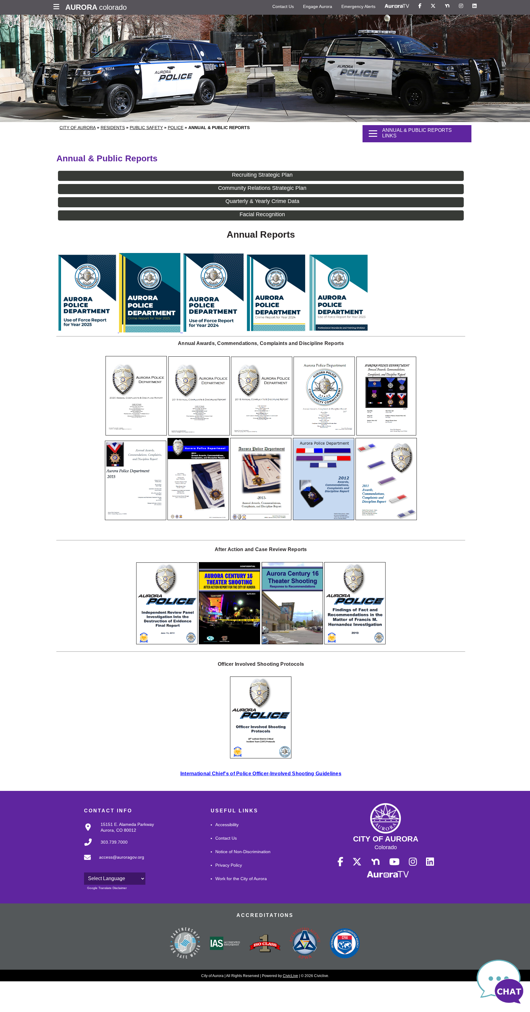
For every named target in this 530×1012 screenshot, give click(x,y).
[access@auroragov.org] (112, 862)
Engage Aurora (317, 6)
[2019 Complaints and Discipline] (199, 433)
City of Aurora (78, 127)
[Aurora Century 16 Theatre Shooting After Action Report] (229, 642)
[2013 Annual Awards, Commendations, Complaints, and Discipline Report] (260, 518)
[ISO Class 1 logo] (265, 943)
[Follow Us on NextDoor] (447, 6)
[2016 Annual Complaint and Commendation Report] (386, 433)
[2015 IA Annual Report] (135, 518)
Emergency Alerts (358, 6)
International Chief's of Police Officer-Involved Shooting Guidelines (260, 773)
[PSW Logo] (185, 943)
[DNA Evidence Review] (167, 642)
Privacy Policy (228, 865)
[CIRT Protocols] (260, 756)
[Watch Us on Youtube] (394, 862)
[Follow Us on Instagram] (461, 6)
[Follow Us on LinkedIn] (474, 6)
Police (175, 127)
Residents (113, 127)
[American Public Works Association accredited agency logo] (305, 944)
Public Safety (146, 127)
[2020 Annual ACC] (136, 433)
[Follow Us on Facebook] (419, 6)
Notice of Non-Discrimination (243, 851)
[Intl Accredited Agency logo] (344, 944)
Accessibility (227, 824)
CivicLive (290, 976)
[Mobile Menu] (57, 7)
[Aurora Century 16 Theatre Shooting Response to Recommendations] (292, 642)
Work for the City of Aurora (241, 878)
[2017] (324, 433)
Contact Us (283, 6)
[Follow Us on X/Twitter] (433, 6)
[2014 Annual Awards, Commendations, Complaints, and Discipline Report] (198, 518)
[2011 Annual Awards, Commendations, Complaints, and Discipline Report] (386, 518)
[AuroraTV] (397, 6)
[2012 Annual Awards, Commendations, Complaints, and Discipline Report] (323, 518)
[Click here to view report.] (150, 330)
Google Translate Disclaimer (107, 888)
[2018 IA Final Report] (261, 433)
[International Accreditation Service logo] (225, 944)
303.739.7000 (114, 842)
